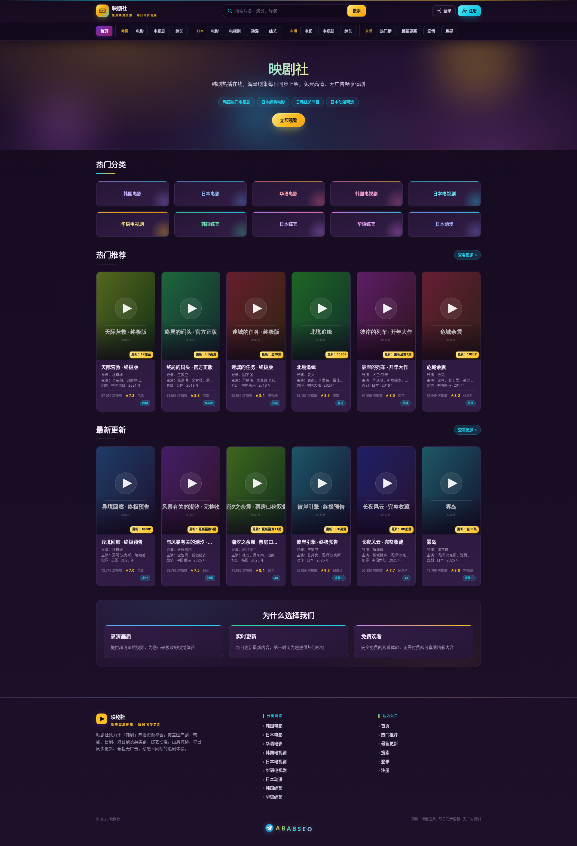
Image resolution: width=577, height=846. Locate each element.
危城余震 (436, 367)
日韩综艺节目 (307, 102)
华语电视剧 (276, 770)
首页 (104, 31)
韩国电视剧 (276, 752)
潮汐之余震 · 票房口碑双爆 (254, 545)
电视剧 (159, 31)
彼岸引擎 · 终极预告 (317, 542)
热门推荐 (389, 735)
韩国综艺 (274, 788)
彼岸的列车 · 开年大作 (385, 367)
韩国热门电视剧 (236, 102)
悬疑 (449, 31)
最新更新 (409, 31)
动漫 (255, 31)
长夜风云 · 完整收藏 (382, 542)
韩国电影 (274, 726)
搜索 (357, 10)
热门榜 (386, 31)
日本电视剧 (276, 761)
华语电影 (274, 743)
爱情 (431, 31)
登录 (447, 10)
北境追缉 (306, 367)
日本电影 (274, 735)
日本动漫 (274, 779)
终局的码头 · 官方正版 (189, 367)
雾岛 (431, 542)
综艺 (179, 31)
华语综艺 (274, 797)
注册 (473, 10)
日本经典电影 (273, 102)
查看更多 (466, 254)
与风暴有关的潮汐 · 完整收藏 (189, 545)
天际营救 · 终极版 (119, 367)
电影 (140, 31)
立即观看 (288, 120)
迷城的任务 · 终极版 (252, 367)
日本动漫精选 (342, 102)
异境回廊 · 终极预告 (122, 542)
